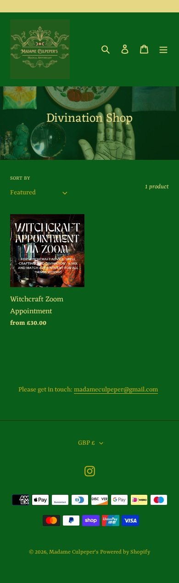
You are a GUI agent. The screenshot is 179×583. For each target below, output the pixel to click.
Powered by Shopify (125, 552)
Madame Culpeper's (73, 552)
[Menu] (163, 49)
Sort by (20, 178)
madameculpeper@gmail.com (116, 389)
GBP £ (86, 443)
